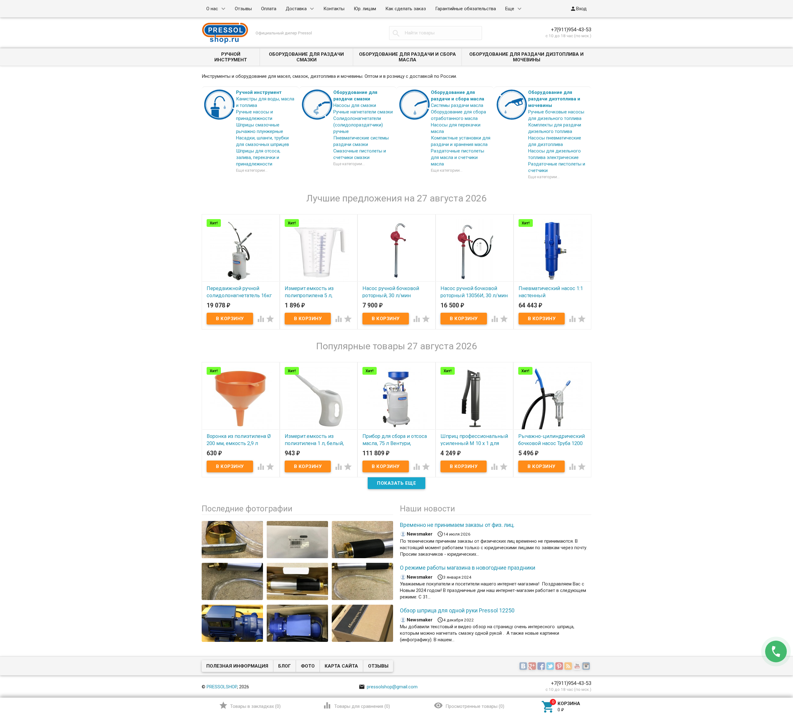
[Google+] (532, 666)
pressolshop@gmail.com (388, 687)
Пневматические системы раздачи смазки (361, 141)
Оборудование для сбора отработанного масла (458, 115)
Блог (284, 666)
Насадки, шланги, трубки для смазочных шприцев (262, 141)
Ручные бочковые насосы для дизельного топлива (556, 115)
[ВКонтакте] (523, 666)
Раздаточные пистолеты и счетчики (556, 167)
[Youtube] (577, 666)
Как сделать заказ (405, 8)
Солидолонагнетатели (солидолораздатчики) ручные (358, 125)
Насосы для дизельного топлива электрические (554, 154)
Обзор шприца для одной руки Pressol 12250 (457, 610)
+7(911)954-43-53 (571, 30)
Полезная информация (237, 666)
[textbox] (435, 33)
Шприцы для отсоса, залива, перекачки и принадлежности (258, 157)
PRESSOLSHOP (222, 687)
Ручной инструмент (230, 57)
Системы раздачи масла (457, 105)
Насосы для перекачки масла (455, 128)
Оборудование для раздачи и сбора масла (407, 57)
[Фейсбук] (541, 666)
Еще (509, 8)
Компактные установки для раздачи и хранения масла (460, 141)
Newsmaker (419, 534)
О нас (212, 8)
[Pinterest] (559, 666)
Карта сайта (341, 666)
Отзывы (243, 8)
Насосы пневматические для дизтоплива (554, 141)
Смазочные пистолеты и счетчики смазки (359, 154)
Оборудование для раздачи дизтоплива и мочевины (526, 57)
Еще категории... (252, 170)
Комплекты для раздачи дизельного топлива (554, 128)
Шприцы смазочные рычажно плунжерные (259, 128)
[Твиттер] (550, 666)
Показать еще (396, 483)
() (250, 705)
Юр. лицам (365, 8)
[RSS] (568, 666)
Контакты (333, 8)
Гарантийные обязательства (465, 8)
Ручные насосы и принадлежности (254, 115)
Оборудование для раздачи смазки (306, 57)
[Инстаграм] (586, 666)
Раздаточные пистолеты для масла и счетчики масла (457, 157)
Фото (308, 666)
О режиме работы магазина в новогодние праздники (467, 567)
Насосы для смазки (354, 105)
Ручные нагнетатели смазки (363, 112)
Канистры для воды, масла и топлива (265, 102)
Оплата (268, 8)
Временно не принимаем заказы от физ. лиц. (457, 525)
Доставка (296, 8)
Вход (578, 9)
